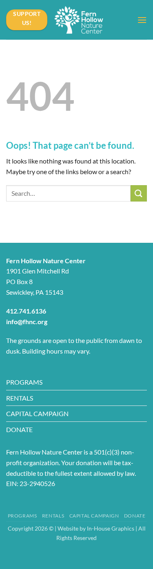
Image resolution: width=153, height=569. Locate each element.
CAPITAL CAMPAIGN (37, 413)
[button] (142, 20)
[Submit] (139, 193)
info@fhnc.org (26, 321)
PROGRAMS (24, 382)
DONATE (19, 429)
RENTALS (19, 398)
